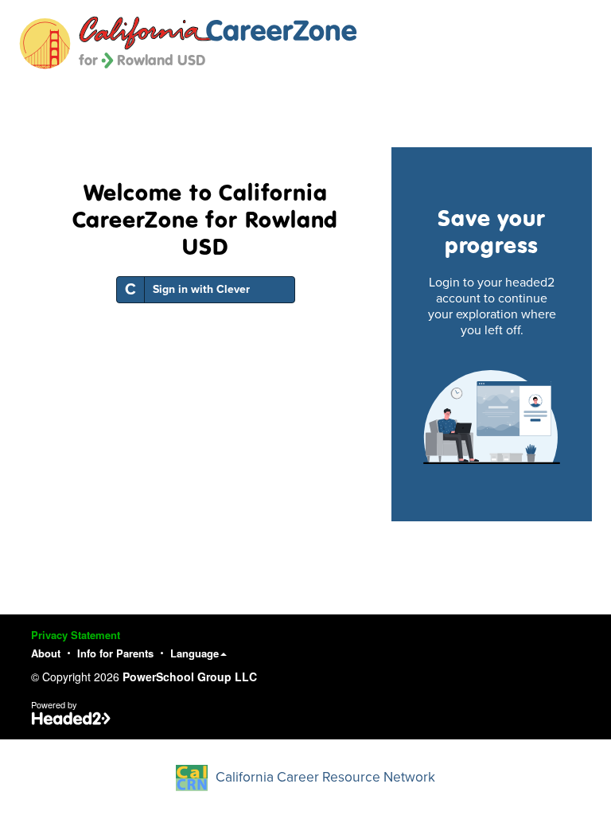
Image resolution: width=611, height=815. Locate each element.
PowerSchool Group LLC (190, 676)
